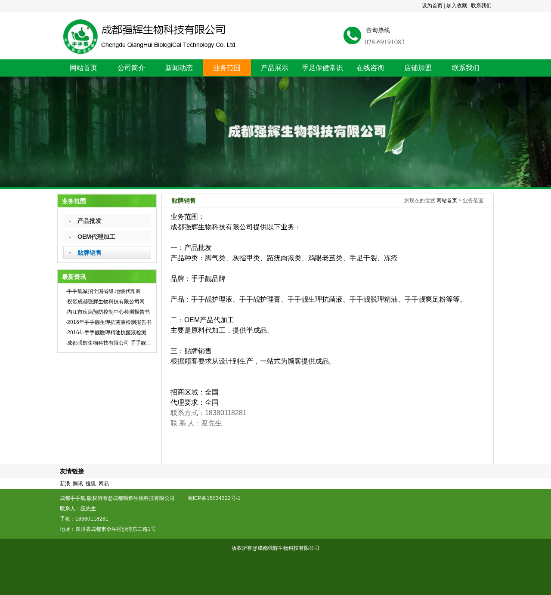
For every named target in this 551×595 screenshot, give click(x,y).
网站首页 (83, 67)
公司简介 (131, 67)
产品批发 (89, 220)
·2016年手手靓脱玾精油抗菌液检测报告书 (113, 333)
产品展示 (274, 67)
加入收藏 (456, 6)
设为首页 (432, 6)
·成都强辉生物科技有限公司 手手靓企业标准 (116, 343)
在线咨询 (370, 67)
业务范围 (227, 67)
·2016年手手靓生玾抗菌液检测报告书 (108, 322)
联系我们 (481, 6)
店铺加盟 (418, 67)
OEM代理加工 (96, 236)
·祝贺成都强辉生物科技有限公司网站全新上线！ (120, 302)
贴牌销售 (89, 252)
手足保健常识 (322, 67)
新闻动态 (179, 67)
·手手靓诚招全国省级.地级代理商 (103, 291)
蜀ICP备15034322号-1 (217, 498)
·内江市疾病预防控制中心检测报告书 (107, 312)
